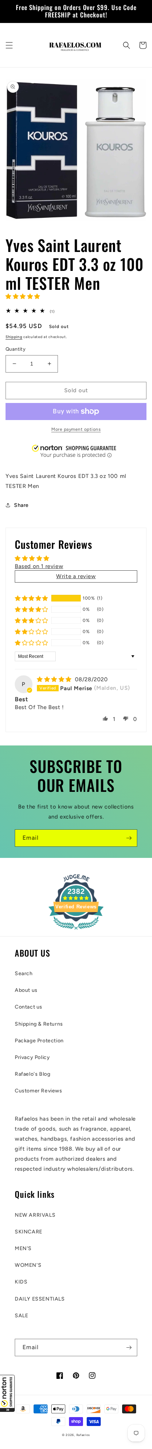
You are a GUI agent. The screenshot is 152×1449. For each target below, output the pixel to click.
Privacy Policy (32, 1057)
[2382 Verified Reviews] (76, 931)
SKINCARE (28, 1232)
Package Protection (39, 1040)
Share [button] (21, 505)
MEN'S (23, 1248)
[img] (55, 679)
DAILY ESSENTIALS (40, 1299)
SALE (21, 1315)
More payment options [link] (76, 429)
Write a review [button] (76, 576)
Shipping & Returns (39, 1024)
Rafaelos (83, 1435)
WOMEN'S (28, 1265)
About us (26, 990)
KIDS (21, 1282)
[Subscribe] (129, 838)
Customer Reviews (38, 1091)
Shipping (14, 336)
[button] (7, 1393)
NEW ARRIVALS (35, 1215)
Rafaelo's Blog (32, 1074)
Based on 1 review (39, 566)
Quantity (15, 349)
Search (24, 973)
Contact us (28, 1007)
